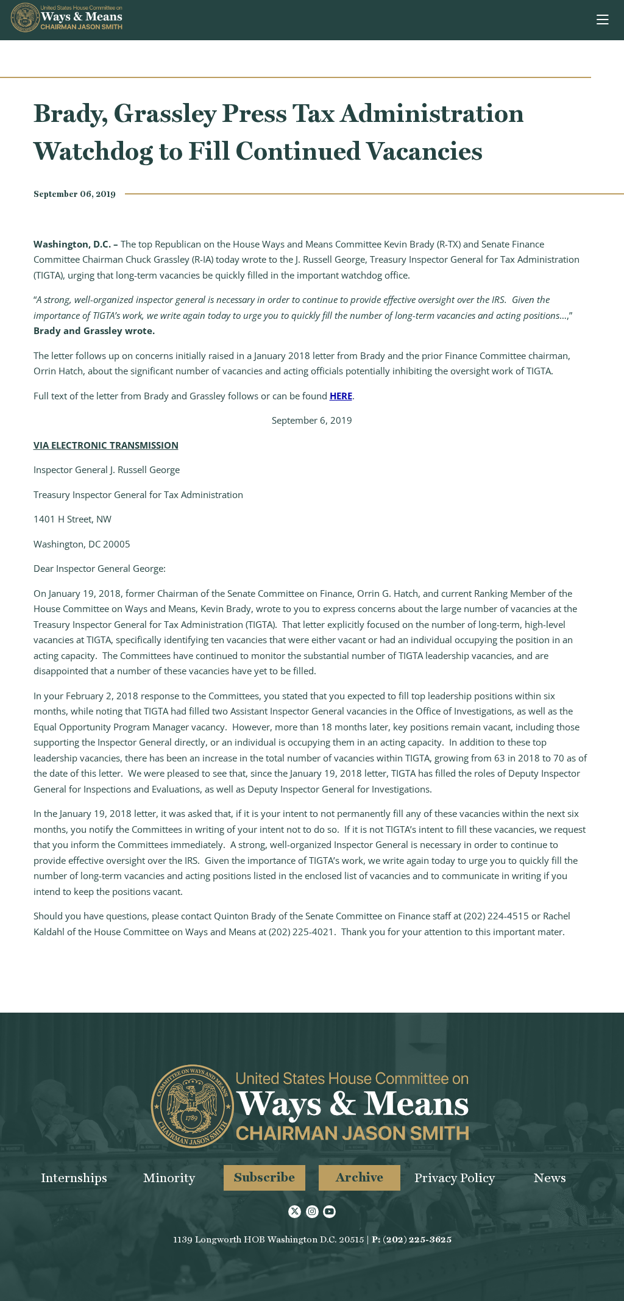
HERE (341, 396)
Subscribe (264, 1177)
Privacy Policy (454, 1177)
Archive (359, 1177)
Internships (74, 1177)
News (550, 1177)
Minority (169, 1177)
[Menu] (604, 20)
